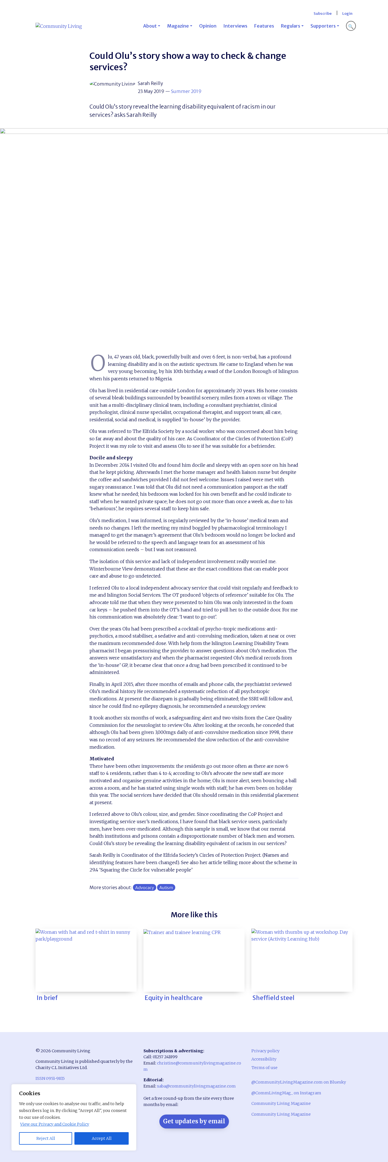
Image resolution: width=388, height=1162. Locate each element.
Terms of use (264, 1067)
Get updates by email (194, 1121)
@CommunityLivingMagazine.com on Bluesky (298, 1082)
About (150, 26)
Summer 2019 (186, 91)
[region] (73, 1117)
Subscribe (323, 13)
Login (347, 13)
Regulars (290, 26)
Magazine (178, 26)
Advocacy (144, 887)
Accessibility (263, 1059)
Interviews (235, 26)
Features (264, 26)
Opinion (207, 26)
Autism (166, 887)
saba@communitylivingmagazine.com (196, 1086)
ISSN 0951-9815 (50, 1078)
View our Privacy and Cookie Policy (54, 1124)
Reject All (45, 1138)
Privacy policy (265, 1050)
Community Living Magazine (281, 1103)
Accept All (102, 1138)
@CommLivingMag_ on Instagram (286, 1092)
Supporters (323, 26)
